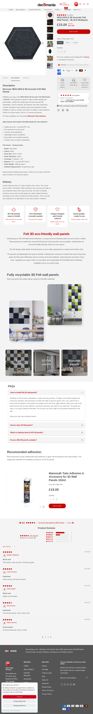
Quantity (60, 48)
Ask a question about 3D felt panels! (73, 106)
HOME (11, 9)
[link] (12, 663)
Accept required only (19, 701)
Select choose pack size (65, 39)
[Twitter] (62, 110)
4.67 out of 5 (34, 536)
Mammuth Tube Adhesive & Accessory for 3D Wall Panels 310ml (66, 477)
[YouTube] (74, 684)
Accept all (19, 697)
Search (44, 666)
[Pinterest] (67, 110)
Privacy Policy (47, 694)
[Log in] (84, 4)
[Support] (66, 4)
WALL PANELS (20, 9)
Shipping (86, 57)
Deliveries (45, 683)
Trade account (47, 673)
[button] (62, 15)
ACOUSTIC (48, 9)
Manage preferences (20, 705)
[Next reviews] (89, 98)
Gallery (5, 78)
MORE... (58, 9)
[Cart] (87, 4)
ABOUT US (77, 9)
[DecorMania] (46, 4)
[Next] (42, 43)
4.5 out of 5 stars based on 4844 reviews (51, 522)
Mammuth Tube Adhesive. (37, 116)
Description (15, 78)
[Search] (80, 4)
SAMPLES (67, 9)
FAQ (43, 676)
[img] (7, 552)
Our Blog (45, 669)
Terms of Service (47, 690)
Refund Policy (46, 687)
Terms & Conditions (15, 710)
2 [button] (45, 637)
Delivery (26, 78)
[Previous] (3, 43)
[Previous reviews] (58, 98)
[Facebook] (58, 110)
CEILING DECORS (35, 9)
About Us (45, 680)
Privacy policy (6, 710)
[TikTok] (70, 684)
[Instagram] (64, 684)
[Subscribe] (86, 678)
